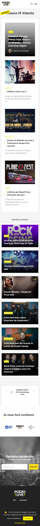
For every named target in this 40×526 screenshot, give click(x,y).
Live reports (9, 136)
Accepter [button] (28, 518)
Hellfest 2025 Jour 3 (16, 91)
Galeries (8, 87)
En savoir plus (20, 523)
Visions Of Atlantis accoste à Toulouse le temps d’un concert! (20, 143)
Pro (14, 500)
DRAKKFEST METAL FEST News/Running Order (20, 392)
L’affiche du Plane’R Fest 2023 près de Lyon (18, 193)
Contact (23, 500)
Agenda (7, 188)
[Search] (32, 4)
